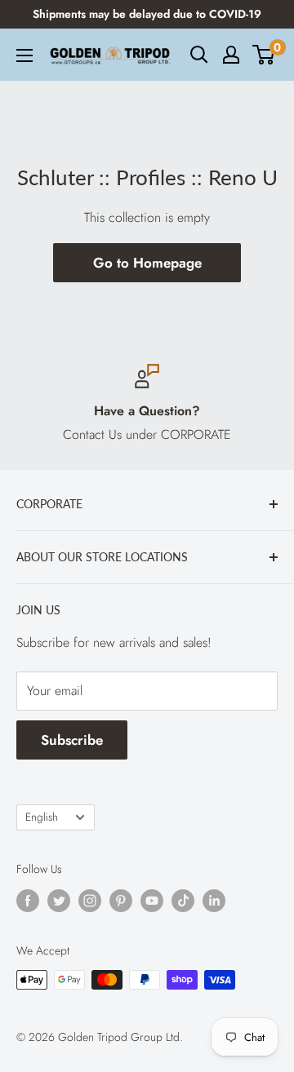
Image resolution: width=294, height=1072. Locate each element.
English (41, 816)
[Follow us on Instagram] (89, 900)
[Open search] (199, 55)
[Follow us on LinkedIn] (214, 900)
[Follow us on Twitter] (58, 900)
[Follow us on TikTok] (183, 900)
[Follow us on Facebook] (27, 900)
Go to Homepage (147, 262)
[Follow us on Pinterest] (120, 900)
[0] (264, 54)
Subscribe (72, 740)
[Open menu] (24, 55)
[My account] (231, 55)
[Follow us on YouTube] (151, 900)
